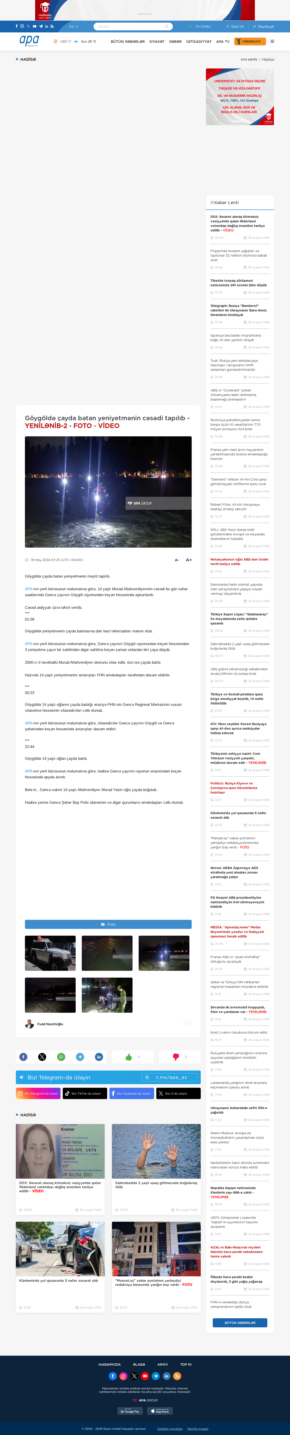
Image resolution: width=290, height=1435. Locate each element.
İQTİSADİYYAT (199, 41)
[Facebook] (17, 26)
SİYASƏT (156, 41)
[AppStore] (160, 1411)
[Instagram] (22, 26)
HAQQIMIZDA (110, 1364)
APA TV (223, 41)
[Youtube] (34, 26)
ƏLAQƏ (139, 1364)
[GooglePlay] (130, 1411)
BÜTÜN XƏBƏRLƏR (128, 41)
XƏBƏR (175, 41)
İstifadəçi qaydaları (170, 1428)
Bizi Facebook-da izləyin (133, 1093)
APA (28, 589)
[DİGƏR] (270, 41)
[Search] (166, 27)
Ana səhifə (249, 59)
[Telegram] (41, 26)
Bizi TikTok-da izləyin (86, 1093)
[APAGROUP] (145, 1400)
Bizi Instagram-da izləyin (41, 1093)
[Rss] (52, 26)
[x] (134, 1376)
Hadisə (268, 59)
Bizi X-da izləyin (176, 1093)
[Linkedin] (46, 26)
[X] (28, 26)
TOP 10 (185, 1364)
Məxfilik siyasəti (197, 1428)
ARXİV (162, 1364)
